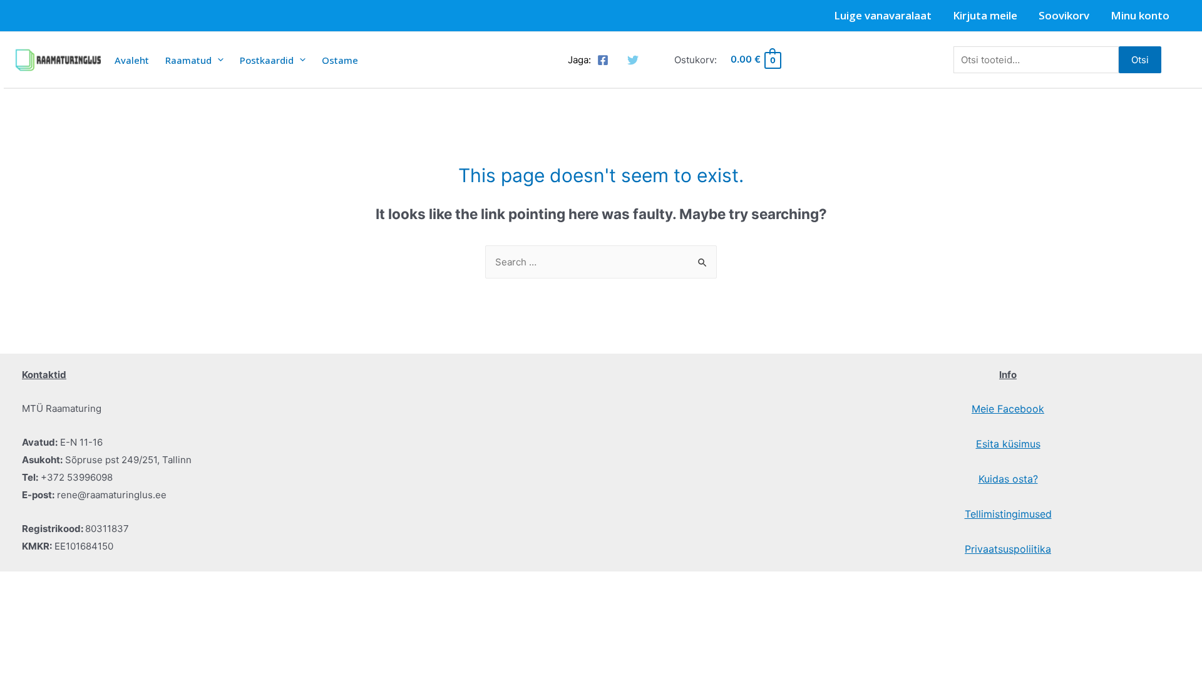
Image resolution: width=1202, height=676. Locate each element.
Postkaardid (267, 60)
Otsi (1140, 60)
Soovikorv (1064, 15)
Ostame (340, 60)
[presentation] (217, 60)
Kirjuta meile (985, 15)
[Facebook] (603, 60)
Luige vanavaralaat (883, 15)
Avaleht (132, 60)
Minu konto (1140, 15)
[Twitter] (633, 60)
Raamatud (188, 60)
